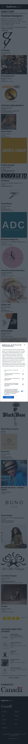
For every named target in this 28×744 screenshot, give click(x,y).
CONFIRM (8, 397)
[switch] (22, 374)
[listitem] (14, 371)
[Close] (25, 345)
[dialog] (14, 372)
